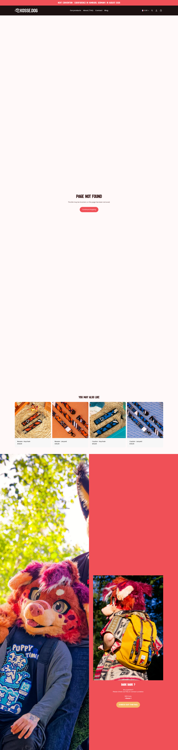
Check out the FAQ (128, 704)
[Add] (48, 435)
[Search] (152, 10)
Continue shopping (89, 209)
